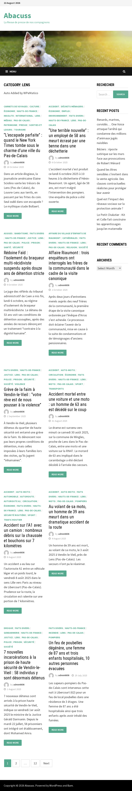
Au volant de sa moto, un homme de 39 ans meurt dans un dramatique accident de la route (69, 517)
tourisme (20, 129)
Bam (70, 785)
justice (31, 238)
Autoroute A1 (12, 501)
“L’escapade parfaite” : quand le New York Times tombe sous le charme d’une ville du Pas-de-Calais (23, 145)
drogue (8, 628)
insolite (9, 115)
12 (35, 763)
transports (56, 388)
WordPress (55, 785)
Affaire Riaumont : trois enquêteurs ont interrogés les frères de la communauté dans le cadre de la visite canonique (69, 265)
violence (20, 384)
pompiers (81, 501)
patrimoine (10, 125)
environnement (58, 115)
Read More (13, 215)
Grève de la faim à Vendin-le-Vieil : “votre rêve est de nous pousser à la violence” (22, 397)
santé (7, 247)
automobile (11, 496)
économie (9, 111)
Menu (13, 71)
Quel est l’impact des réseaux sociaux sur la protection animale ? (111, 203)
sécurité (18, 247)
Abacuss (17, 15)
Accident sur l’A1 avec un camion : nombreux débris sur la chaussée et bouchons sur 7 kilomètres (23, 535)
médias (8, 120)
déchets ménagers (72, 106)
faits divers (76, 115)
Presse (23, 125)
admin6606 (18, 162)
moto (52, 384)
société (83, 247)
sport (79, 384)
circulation (56, 374)
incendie (53, 632)
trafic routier (13, 519)
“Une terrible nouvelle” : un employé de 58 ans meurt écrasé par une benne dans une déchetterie (69, 141)
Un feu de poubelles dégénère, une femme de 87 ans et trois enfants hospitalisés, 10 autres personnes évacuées (69, 655)
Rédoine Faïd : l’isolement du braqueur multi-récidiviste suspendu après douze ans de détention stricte (24, 263)
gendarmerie (11, 632)
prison (35, 242)
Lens (37, 115)
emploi (66, 111)
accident (54, 106)
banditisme (21, 233)
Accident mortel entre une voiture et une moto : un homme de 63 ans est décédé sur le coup (69, 402)
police (25, 242)
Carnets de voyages (16, 106)
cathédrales (70, 238)
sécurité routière (15, 515)
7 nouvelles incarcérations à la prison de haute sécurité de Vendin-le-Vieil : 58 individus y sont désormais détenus (24, 665)
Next (46, 763)
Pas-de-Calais (22, 120)
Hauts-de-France (27, 111)
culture (34, 106)
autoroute (27, 496)
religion (72, 247)
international (24, 115)
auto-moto (68, 370)
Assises (8, 233)
